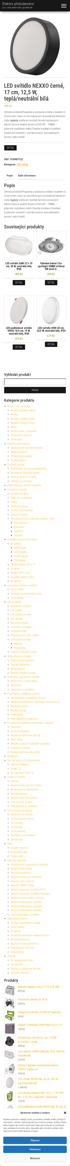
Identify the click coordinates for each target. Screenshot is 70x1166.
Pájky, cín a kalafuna (21, 497)
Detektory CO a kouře (22, 814)
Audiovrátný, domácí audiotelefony (29, 468)
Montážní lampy (19, 793)
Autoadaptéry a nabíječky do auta (28, 697)
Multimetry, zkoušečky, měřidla (23, 677)
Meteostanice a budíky (19, 656)
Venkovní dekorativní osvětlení (26, 902)
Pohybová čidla (18, 631)
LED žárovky (17, 964)
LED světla (22, 164)
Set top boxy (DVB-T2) (22, 772)
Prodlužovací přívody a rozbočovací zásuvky (30, 722)
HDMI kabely (20, 547)
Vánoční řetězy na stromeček (26, 876)
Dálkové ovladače (20, 764)
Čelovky (15, 781)
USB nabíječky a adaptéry (24, 718)
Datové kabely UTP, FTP (23, 564)
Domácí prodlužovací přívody (26, 735)
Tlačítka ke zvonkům (21, 481)
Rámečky (19, 527)
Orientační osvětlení (21, 627)
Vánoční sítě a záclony (22, 881)
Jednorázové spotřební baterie (27, 447)
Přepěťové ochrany (20, 747)
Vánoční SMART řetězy (22, 885)
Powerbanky (17, 714)
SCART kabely (21, 556)
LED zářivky (16, 618)
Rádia (13, 426)
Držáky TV (16, 768)
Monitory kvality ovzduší (23, 672)
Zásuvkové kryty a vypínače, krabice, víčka (33, 518)
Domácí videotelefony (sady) (26, 922)
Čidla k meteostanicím (22, 660)
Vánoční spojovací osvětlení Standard (30, 893)
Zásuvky (18, 535)
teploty (14, 120)
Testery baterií (18, 460)
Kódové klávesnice (20, 939)
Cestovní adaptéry (20, 731)
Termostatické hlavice (22, 818)
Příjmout (35, 1140)
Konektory (16, 581)
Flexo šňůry (17, 739)
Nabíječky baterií (19, 706)
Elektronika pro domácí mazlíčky (24, 485)
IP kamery (16, 931)
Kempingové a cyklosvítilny (25, 789)
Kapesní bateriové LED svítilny (26, 785)
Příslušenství (20, 522)
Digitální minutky (19, 847)
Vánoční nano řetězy (21, 868)
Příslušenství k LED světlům (25, 635)
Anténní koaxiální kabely (23, 410)
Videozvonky (17, 952)
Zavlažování (17, 839)
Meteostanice (18, 668)
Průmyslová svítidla (21, 639)
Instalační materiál (17, 489)
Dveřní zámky (18, 927)
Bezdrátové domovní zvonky (25, 472)
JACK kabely (20, 552)
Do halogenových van (22, 960)
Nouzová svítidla (19, 622)
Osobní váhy (17, 856)
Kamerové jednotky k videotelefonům (30, 935)
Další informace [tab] (27, 175)
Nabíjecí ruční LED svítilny (24, 797)
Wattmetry (16, 685)
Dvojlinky (15, 568)
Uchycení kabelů (19, 514)
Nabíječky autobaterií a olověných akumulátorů (35, 701)
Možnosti (35, 1158)
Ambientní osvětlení (21, 606)
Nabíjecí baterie (19, 452)
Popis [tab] (10, 175)
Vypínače (18, 531)
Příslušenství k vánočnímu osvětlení (29, 864)
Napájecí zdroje (19, 710)
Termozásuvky (18, 831)
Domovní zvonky (15, 464)
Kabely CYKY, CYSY (20, 572)
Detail (10, 147)
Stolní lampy (17, 597)
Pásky (14, 502)
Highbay (18, 643)
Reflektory (12, 756)
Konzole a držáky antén (23, 418)
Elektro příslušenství (18, 4)
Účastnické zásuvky (21, 435)
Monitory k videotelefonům (24, 943)
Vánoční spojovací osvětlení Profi (28, 889)
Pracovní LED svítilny (21, 802)
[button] (65, 1112)
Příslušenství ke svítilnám (24, 806)
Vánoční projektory (20, 872)
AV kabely (16, 543)
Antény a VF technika (18, 406)
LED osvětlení (14, 602)
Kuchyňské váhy (19, 852)
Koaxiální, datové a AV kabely (22, 539)
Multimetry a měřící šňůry (24, 681)
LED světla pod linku (21, 614)
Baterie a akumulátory (18, 443)
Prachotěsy (20, 647)
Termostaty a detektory (19, 810)
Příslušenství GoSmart (22, 947)
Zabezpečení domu (17, 918)
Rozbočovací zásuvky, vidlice (26, 752)
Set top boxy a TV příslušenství (23, 760)
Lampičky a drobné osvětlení (22, 585)
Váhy (10, 843)
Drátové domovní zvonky (23, 476)
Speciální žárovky (20, 972)
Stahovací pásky (19, 506)
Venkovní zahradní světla (24, 651)
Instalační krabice (20, 493)
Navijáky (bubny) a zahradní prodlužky (30, 743)
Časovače (16, 727)
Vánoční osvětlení (16, 860)
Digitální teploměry (20, 664)
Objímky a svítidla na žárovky (26, 968)
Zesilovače (16, 439)
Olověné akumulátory (22, 456)
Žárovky (11, 956)
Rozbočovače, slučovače (24, 431)
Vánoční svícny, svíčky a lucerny (27, 897)
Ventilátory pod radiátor (23, 835)
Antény (14, 414)
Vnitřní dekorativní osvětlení (25, 914)
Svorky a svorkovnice (22, 510)
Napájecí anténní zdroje (23, 422)
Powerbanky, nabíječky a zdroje (23, 693)
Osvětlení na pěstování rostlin (26, 593)
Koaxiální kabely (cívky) (23, 577)
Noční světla (17, 589)
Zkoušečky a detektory (22, 689)
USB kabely (19, 560)
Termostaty (17, 822)
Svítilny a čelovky (16, 777)
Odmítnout (35, 1149)
